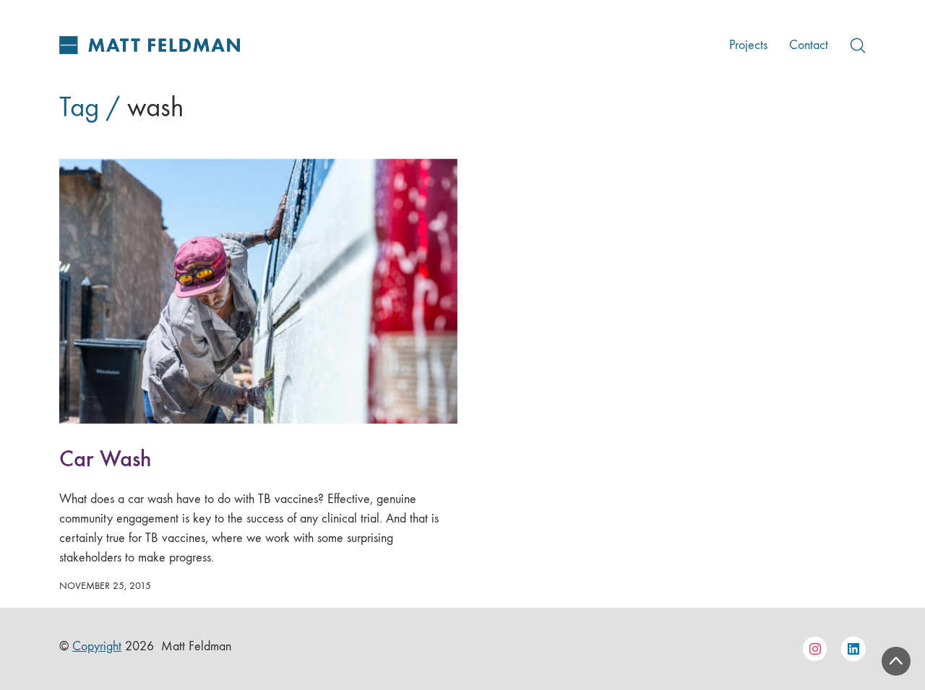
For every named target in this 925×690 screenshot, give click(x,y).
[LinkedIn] (853, 649)
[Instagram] (815, 649)
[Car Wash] (258, 291)
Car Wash (105, 459)
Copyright (96, 646)
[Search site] (858, 45)
